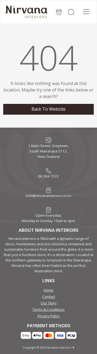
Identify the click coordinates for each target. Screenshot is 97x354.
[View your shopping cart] (59, 11)
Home (48, 290)
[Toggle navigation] (86, 11)
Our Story (49, 303)
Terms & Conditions (48, 309)
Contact (48, 296)
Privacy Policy (48, 316)
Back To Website (48, 109)
